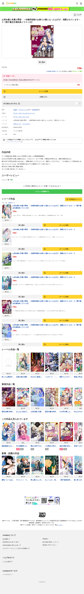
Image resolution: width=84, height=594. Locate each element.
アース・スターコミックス (21, 117)
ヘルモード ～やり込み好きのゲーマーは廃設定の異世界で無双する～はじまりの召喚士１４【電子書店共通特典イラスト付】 (51, 377)
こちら (60, 525)
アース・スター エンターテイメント (24, 113)
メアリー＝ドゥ (23, 110)
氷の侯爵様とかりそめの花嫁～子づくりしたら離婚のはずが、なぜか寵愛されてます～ (22, 446)
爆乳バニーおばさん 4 (8, 480)
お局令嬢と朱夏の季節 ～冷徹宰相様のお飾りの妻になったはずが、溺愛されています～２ (43, 229)
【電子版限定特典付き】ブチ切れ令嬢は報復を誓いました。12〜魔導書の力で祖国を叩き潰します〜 (66, 480)
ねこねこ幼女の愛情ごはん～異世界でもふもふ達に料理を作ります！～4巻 (22, 412)
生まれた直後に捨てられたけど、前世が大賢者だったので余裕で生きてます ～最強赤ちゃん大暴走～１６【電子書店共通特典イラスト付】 (37, 377)
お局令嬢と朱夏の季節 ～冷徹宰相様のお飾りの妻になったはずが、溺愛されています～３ (43, 253)
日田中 (15, 110)
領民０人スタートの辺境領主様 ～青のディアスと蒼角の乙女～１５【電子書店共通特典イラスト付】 (66, 377)
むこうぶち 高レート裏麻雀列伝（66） (51, 480)
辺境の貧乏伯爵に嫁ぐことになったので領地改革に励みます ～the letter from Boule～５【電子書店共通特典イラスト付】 (22, 377)
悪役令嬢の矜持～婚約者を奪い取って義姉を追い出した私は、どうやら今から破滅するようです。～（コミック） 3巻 (51, 412)
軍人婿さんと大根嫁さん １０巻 (37, 480)
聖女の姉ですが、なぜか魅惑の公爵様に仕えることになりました (37, 446)
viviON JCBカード (52, 71)
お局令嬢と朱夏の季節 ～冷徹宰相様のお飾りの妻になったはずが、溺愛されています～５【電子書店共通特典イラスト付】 (46, 302)
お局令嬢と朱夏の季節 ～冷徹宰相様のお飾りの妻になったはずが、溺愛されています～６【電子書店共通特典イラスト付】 (46, 326)
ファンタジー (26, 124)
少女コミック (17, 124)
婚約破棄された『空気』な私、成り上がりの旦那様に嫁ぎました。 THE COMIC (8, 446)
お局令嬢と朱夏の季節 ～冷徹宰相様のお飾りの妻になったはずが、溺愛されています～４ (43, 277)
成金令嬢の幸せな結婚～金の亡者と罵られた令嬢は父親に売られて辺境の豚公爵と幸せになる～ (66, 446)
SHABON (35, 110)
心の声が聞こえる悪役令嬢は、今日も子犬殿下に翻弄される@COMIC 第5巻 (66, 412)
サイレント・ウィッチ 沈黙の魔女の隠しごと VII (22, 480)
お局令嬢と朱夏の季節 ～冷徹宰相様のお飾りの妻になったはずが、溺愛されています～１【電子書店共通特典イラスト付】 (46, 207)
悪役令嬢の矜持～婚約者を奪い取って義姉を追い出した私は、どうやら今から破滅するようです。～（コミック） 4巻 (8, 412)
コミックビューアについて (13, 141)
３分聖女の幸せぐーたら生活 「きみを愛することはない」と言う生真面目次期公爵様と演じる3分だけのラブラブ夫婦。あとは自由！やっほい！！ (51, 446)
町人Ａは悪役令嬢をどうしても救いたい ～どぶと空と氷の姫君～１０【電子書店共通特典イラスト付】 (8, 377)
